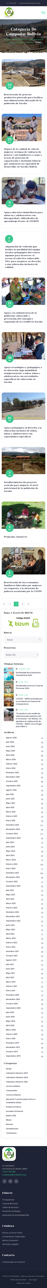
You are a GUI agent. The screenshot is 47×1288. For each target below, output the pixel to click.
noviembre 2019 (13, 1047)
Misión (8, 1120)
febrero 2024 (11, 864)
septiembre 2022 (13, 921)
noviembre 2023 (13, 877)
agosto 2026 (11, 737)
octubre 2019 (12, 1051)
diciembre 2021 (12, 951)
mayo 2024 (10, 851)
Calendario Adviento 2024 (17, 1077)
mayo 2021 (10, 973)
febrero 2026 (11, 764)
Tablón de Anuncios (10, 1207)
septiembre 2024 (13, 838)
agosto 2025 (11, 790)
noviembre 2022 (13, 916)
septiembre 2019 (13, 1056)
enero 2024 (10, 868)
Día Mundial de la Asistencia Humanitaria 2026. (28, 673)
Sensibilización (12, 1128)
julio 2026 (10, 742)
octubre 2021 (12, 955)
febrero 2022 (11, 942)
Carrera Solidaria (13, 1086)
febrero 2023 (11, 907)
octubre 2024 (12, 833)
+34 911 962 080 (8, 1171)
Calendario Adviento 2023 (17, 1073)
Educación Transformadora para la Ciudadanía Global (20, 1101)
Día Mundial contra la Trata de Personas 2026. (29, 686)
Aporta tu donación (10, 1240)
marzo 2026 (11, 759)
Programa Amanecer (15, 537)
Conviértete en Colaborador (13, 1236)
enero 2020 (10, 1038)
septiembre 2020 (13, 1008)
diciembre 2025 (12, 772)
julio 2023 (10, 890)
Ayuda (8, 1068)
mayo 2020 (10, 1021)
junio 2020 (10, 1016)
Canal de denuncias (10, 1203)
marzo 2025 (11, 812)
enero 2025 (10, 820)
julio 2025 (10, 794)
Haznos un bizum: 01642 (12, 1233)
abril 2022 (10, 934)
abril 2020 (10, 1025)
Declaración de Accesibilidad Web (15, 1215)
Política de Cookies (24, 1283)
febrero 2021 (11, 986)
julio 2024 (10, 842)
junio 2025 (10, 798)
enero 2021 (10, 990)
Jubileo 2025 (11, 1115)
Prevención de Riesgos (11, 1211)
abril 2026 (10, 755)
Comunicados (11, 1090)
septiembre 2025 (13, 785)
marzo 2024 (11, 860)
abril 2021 (10, 977)
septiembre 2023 (13, 886)
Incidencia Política (13, 1107)
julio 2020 (10, 1012)
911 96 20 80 (11, 3)
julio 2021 (10, 964)
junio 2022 (10, 925)
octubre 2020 (12, 1003)
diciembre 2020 (12, 995)
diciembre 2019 (12, 1043)
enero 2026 (10, 768)
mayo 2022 (10, 929)
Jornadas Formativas (14, 1111)
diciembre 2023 (12, 873)
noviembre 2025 (13, 777)
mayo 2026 (10, 751)
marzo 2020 (11, 1030)
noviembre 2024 (13, 829)
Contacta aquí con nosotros (13, 1262)
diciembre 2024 (12, 825)
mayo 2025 (10, 803)
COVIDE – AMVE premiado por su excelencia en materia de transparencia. (29, 701)
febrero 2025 (11, 816)
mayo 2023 (10, 894)
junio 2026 (10, 746)
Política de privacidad (18, 1280)
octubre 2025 (12, 781)
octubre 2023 (12, 881)
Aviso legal (33, 1280)
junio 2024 (10, 846)
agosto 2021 (11, 960)
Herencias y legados (10, 1244)
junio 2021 (10, 969)
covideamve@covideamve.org (29, 3)
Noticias (9, 1124)
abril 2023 (10, 899)
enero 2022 (10, 947)
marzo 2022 (11, 938)
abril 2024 (10, 855)
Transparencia (8, 1200)
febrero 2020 (11, 1034)
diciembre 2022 (12, 912)
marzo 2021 (11, 982)
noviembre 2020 (13, 999)
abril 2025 (10, 807)
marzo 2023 (11, 903)
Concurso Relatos (13, 1095)
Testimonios (11, 1133)
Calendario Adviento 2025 (17, 1082)
